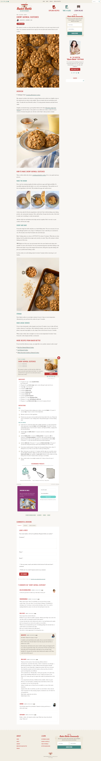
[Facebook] (3, 1)
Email (21, 558)
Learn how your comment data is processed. (38, 579)
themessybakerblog (23, 599)
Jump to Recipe (21, 23)
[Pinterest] (4, 1)
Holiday (49, 515)
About (47, 1)
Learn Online (78, 11)
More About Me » (75, 69)
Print (51, 373)
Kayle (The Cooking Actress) (25, 590)
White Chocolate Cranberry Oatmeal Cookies (28, 352)
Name (21, 552)
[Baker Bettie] (24, 7)
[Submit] (99, 1)
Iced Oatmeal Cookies (22, 350)
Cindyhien (21, 704)
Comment (22, 537)
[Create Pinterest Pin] (58, 357)
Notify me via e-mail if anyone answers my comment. (33, 570)
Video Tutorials (44, 743)
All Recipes (21, 14)
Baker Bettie (22, 20)
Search (75, 78)
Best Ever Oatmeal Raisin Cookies (25, 347)
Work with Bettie (57, 1)
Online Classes (44, 741)
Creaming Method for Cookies (33, 95)
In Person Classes (45, 739)
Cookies (25, 14)
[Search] (83, 80)
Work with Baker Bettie (22, 746)
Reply (35, 613)
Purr (52, 757)
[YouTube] (8, 1)
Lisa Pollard (22, 714)
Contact (51, 1)
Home (44, 1)
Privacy (18, 748)
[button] (28, 503)
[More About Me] (75, 48)
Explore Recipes (54, 11)
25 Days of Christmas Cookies (31, 515)
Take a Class (67, 11)
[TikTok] (6, 1)
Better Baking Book (45, 746)
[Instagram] (1, 1)
